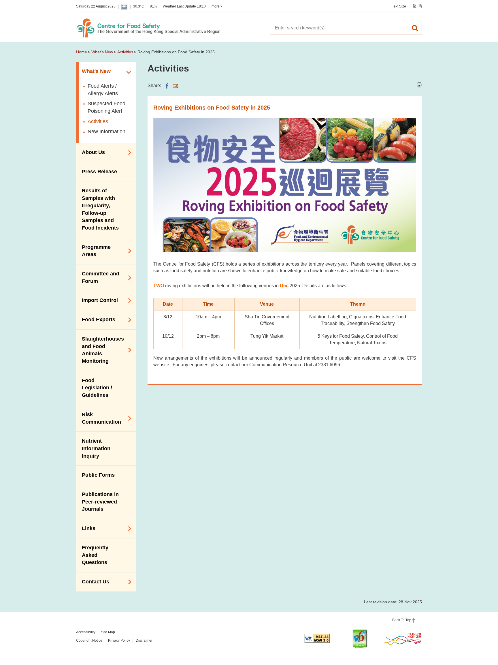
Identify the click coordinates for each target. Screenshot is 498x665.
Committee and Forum (97, 277)
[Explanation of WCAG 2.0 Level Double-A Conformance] (317, 638)
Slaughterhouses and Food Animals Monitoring (100, 350)
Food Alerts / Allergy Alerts (103, 89)
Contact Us (92, 581)
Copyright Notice (89, 640)
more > (217, 6)
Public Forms (98, 475)
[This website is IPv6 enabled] (360, 638)
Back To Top (401, 620)
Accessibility (85, 632)
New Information (106, 131)
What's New (102, 52)
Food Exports (95, 319)
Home (81, 52)
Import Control (97, 300)
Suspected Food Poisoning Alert (106, 107)
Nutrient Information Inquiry (96, 448)
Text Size (399, 6)
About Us (90, 152)
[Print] (419, 84)
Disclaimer (144, 640)
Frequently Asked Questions (95, 555)
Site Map (108, 632)
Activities (125, 52)
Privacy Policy (119, 640)
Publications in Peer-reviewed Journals (100, 501)
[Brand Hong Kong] (402, 638)
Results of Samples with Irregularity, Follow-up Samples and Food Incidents (100, 209)
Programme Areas (93, 251)
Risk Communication (98, 418)
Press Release (99, 171)
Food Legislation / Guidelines (97, 387)
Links (85, 528)
